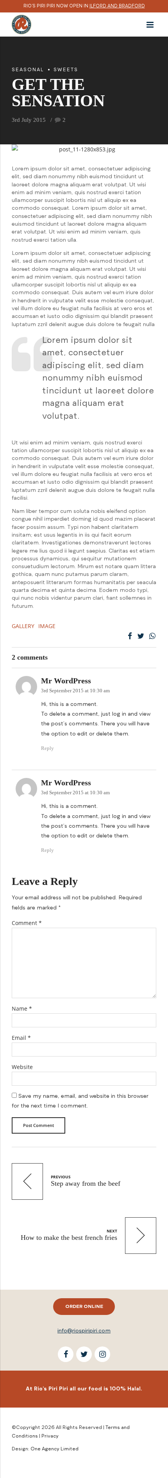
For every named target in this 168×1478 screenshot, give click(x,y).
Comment (27, 923)
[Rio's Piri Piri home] (21, 23)
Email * (21, 1037)
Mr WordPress (66, 681)
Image (46, 626)
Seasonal (28, 69)
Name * (22, 1008)
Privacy (50, 1436)
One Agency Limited (54, 1449)
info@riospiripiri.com (84, 1330)
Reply (47, 748)
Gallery (23, 626)
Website (22, 1067)
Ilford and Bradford (117, 6)
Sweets (66, 69)
